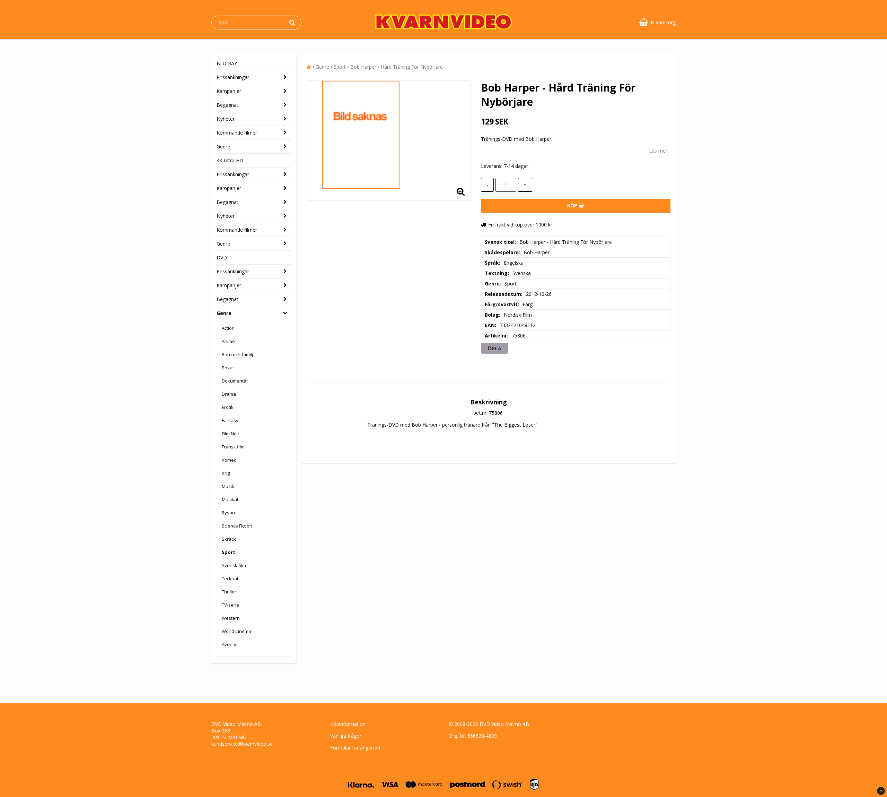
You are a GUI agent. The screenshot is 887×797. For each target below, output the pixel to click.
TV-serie (230, 605)
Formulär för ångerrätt (355, 747)
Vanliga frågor (345, 735)
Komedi (230, 460)
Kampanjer (229, 91)
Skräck (229, 539)
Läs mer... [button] (659, 150)
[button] (657, 22)
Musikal (230, 499)
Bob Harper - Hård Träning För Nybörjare (396, 66)
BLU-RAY (227, 63)
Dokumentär (235, 381)
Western (231, 618)
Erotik (228, 407)
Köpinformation (348, 724)
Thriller (229, 592)
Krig (226, 473)
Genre (223, 146)
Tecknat (230, 578)
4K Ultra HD (230, 160)
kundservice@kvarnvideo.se (242, 743)
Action (228, 328)
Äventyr (230, 644)
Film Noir (230, 433)
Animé (228, 341)
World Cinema (236, 631)
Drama (229, 394)
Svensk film (234, 565)
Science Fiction (237, 526)
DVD (222, 257)
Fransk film (233, 447)
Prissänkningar (233, 77)
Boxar (228, 368)
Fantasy (230, 420)
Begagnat (227, 105)
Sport (228, 552)
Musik (228, 486)
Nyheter (226, 118)
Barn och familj (237, 354)
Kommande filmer (237, 132)
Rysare (229, 512)
